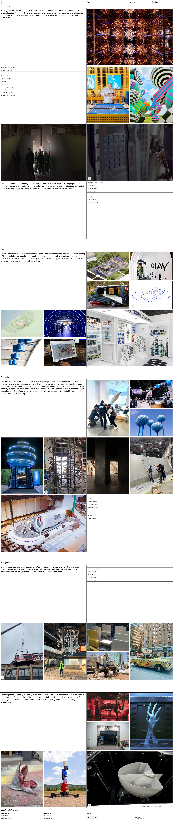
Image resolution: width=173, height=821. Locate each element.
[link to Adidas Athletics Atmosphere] (43, 152)
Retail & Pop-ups (91, 196)
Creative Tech (91, 185)
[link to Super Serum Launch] (151, 266)
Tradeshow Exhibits (92, 199)
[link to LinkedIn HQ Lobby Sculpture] (65, 651)
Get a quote (89, 813)
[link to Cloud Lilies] (151, 422)
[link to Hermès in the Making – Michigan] (108, 95)
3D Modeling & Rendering (6, 89)
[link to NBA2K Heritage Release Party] (130, 37)
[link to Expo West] (151, 394)
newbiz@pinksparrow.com (6, 818)
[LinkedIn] (89, 817)
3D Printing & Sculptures (6, 92)
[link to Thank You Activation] (22, 465)
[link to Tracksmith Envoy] (108, 295)
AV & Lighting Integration (6, 70)
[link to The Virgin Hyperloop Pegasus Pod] (43, 523)
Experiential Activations (93, 188)
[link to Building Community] (108, 666)
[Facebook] (95, 817)
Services (112, 2)
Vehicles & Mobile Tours (93, 202)
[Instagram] (92, 817)
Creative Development (6, 78)
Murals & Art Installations (93, 194)
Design (2, 73)
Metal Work (3, 84)
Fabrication (3, 81)
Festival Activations (92, 191)
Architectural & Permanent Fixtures (95, 182)
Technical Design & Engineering (8, 95)
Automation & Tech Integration (8, 67)
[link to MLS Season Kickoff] (151, 651)
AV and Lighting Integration (94, 498)
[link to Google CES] (108, 408)
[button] (89, 178)
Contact (155, 2)
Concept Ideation (5, 75)
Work (89, 2)
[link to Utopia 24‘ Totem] (65, 779)
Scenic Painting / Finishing (7, 87)
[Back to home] (3, 2)
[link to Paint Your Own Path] (151, 95)
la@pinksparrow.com (48, 818)
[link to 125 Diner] (65, 323)
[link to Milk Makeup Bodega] (130, 338)
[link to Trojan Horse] (108, 707)
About (132, 2)
